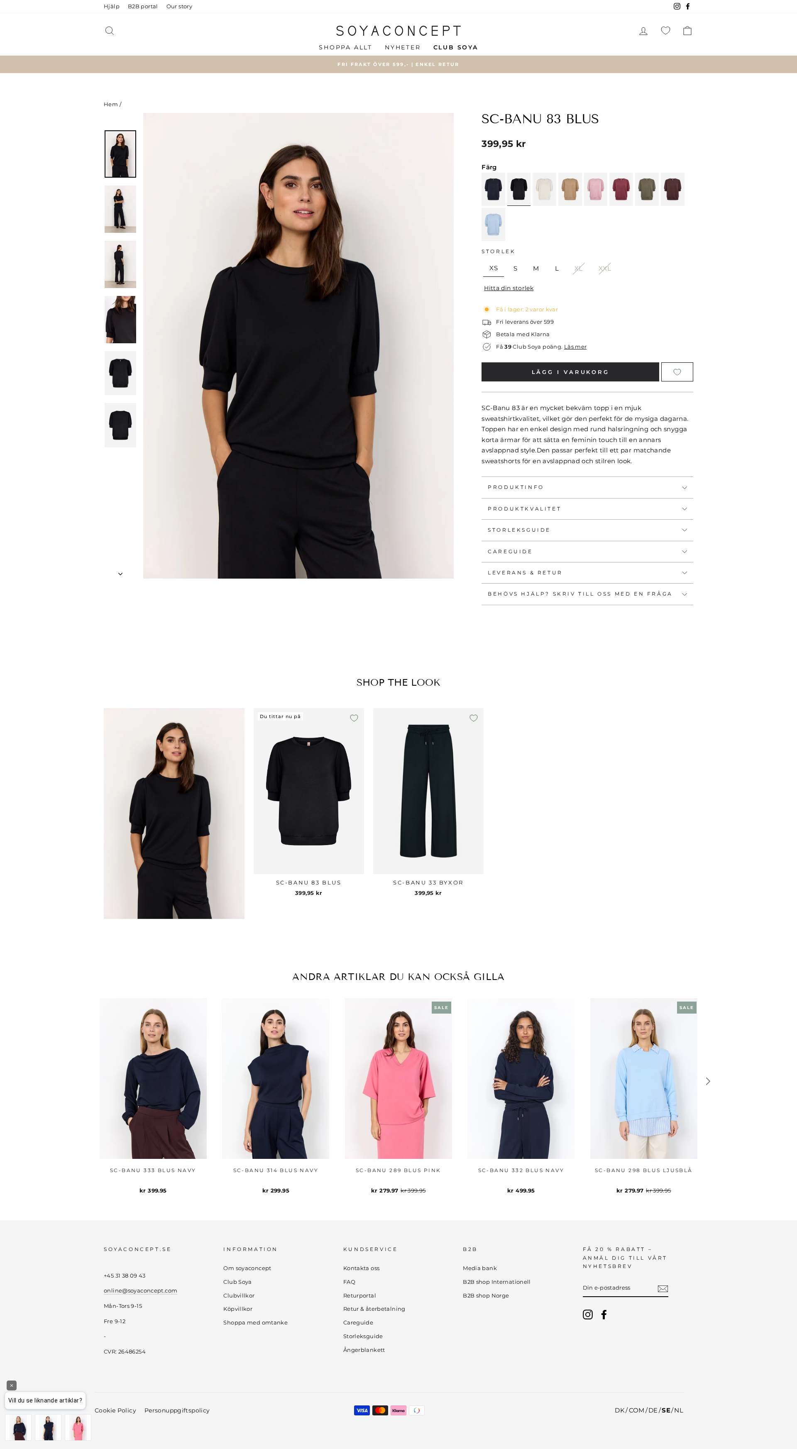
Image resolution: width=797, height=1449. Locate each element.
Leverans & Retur (525, 572)
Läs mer (575, 347)
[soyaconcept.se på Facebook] (604, 1314)
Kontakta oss (361, 1268)
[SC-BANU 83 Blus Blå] (493, 224)
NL (678, 1410)
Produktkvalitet (524, 509)
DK (620, 1410)
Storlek (499, 251)
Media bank (480, 1268)
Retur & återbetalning (374, 1309)
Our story (179, 6)
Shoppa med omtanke (255, 1322)
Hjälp (112, 6)
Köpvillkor (237, 1309)
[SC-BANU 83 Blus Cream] (544, 189)
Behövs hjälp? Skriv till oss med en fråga (580, 594)
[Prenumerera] (663, 1288)
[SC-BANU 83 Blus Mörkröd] (621, 189)
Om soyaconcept (247, 1268)
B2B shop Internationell (497, 1282)
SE (666, 1410)
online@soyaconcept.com (140, 1291)
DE (653, 1410)
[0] (665, 30)
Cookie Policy (115, 1410)
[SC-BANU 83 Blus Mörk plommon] (673, 189)
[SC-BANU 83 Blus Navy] (493, 189)
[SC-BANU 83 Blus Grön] (647, 189)
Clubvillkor (238, 1296)
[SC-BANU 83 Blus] (519, 189)
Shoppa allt (345, 47)
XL (579, 268)
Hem (111, 104)
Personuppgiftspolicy (177, 1410)
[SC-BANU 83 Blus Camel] (570, 189)
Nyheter (403, 47)
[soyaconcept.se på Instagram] (588, 1314)
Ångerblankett (364, 1350)
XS (493, 268)
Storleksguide (519, 530)
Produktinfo (516, 487)
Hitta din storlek (508, 288)
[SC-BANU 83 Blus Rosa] (596, 189)
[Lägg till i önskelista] (354, 718)
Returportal (359, 1296)
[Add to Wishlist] (677, 371)
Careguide (510, 551)
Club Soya (237, 1282)
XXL (605, 268)
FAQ (349, 1282)
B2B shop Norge (486, 1296)
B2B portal (143, 6)
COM (637, 1410)
